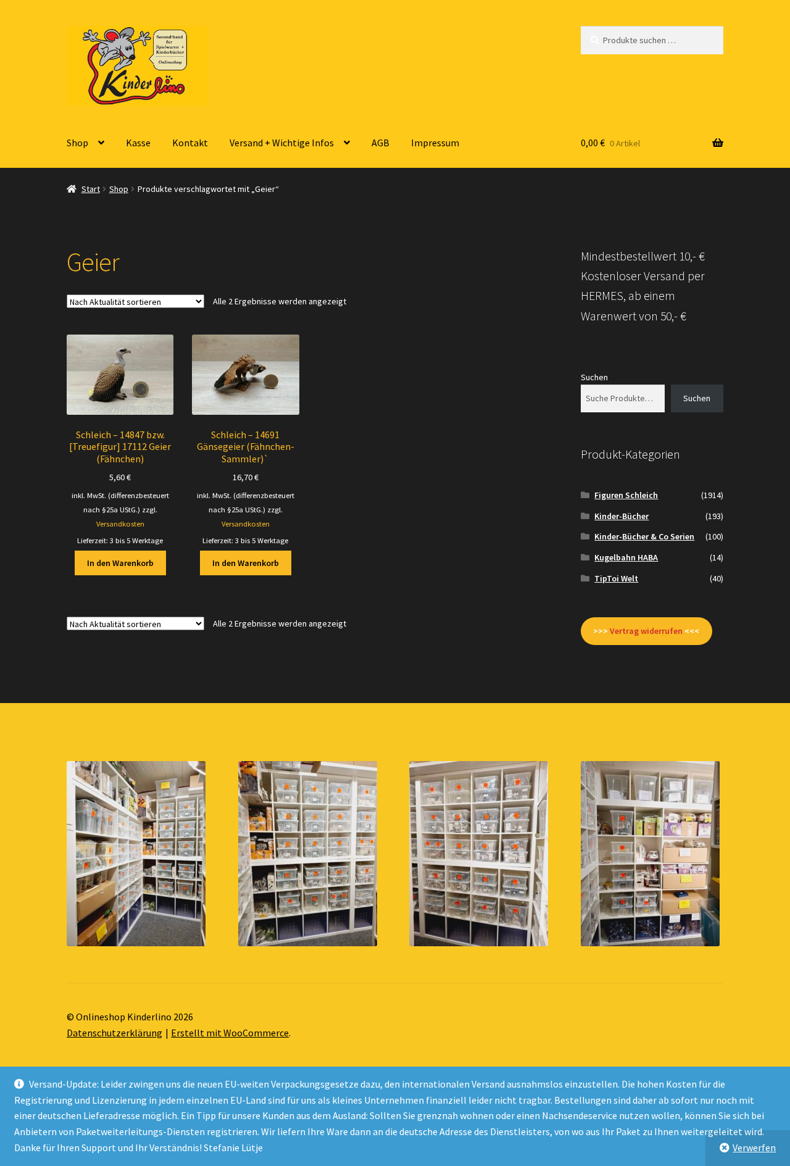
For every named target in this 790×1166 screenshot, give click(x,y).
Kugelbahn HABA (626, 557)
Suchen (594, 377)
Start (90, 188)
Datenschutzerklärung (114, 1032)
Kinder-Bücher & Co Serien (644, 536)
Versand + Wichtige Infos (282, 142)
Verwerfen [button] (754, 1147)
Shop (77, 142)
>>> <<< (646, 630)
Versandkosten (120, 523)
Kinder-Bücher (621, 516)
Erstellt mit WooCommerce (230, 1032)
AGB (380, 142)
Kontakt (190, 142)
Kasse (138, 142)
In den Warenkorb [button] (120, 562)
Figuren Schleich (626, 495)
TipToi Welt (616, 578)
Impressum (435, 142)
